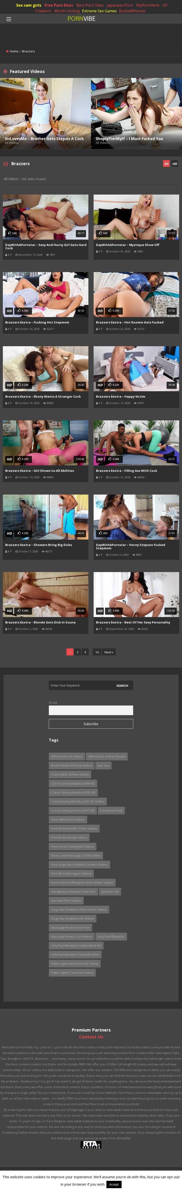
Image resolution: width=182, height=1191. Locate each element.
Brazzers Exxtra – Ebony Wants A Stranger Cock (43, 396)
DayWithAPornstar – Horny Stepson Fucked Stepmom (130, 546)
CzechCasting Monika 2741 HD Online (78, 801)
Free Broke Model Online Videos (74, 828)
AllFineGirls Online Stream (106, 756)
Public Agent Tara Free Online (72, 972)
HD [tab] (174, 164)
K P (10, 254)
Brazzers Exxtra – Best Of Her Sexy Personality (133, 622)
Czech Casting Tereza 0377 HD (73, 810)
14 (97, 652)
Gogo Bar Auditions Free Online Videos (79, 909)
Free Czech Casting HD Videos (72, 846)
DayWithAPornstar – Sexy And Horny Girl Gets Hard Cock (45, 246)
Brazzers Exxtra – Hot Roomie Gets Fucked (130, 322)
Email (53, 702)
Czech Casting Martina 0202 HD (73, 792)
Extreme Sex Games (99, 11)
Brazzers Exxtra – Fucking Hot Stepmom (37, 322)
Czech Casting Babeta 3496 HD (73, 783)
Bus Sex (103, 765)
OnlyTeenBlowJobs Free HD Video (75, 954)
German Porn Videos (66, 900)
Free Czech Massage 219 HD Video (76, 855)
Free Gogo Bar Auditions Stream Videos (79, 864)
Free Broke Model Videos (69, 837)
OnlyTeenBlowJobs (111, 936)
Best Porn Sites (90, 5)
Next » (109, 652)
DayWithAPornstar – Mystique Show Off (127, 245)
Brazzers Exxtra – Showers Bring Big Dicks (38, 545)
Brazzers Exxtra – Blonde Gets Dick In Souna (40, 622)
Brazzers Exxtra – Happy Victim (120, 396)
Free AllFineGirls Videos (68, 819)
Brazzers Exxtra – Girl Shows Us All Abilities (39, 470)
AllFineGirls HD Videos (67, 756)
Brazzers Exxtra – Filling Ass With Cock (126, 470)
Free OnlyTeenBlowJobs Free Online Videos (82, 882)
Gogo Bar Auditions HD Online (72, 918)
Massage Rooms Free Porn (70, 927)
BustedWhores (132, 11)
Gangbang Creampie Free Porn (73, 891)
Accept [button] (114, 1184)
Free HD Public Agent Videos (71, 873)
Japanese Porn (120, 5)
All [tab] (166, 164)
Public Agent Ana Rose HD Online (74, 963)
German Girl (110, 891)
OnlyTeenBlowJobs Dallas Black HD (76, 945)
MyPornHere (147, 5)
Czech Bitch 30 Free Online (70, 774)
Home (14, 51)
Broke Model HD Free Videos (71, 765)
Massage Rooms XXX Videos (71, 936)
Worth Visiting (67, 11)
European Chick (111, 810)
